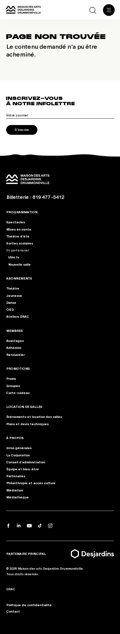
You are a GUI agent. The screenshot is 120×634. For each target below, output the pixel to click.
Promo (11, 379)
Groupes (13, 386)
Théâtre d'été (17, 236)
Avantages (15, 340)
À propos (15, 438)
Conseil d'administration (25, 462)
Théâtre (12, 288)
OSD (9, 309)
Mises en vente (18, 229)
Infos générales (19, 448)
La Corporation (18, 455)
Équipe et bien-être (22, 469)
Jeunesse (14, 295)
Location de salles (24, 406)
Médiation (14, 490)
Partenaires (15, 476)
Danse (11, 302)
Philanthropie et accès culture (31, 483)
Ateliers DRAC (17, 316)
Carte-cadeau (18, 393)
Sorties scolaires (19, 243)
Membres (14, 330)
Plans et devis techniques (27, 424)
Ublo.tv (13, 257)
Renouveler (15, 354)
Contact (13, 611)
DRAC (10, 589)
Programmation (21, 212)
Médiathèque (17, 497)
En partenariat (17, 250)
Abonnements (19, 278)
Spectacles (15, 222)
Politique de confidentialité (29, 604)
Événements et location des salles (34, 417)
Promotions (18, 368)
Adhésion (13, 347)
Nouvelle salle (19, 264)
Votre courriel (17, 115)
